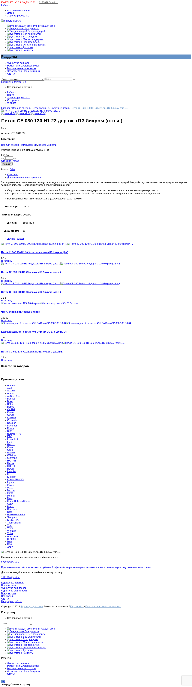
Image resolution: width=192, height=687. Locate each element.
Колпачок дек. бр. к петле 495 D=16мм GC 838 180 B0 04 (34, 331)
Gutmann (12, 458)
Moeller (11, 495)
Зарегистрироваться (18, 15)
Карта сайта (77, 606)
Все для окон (31, 28)
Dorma (10, 428)
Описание (12, 174)
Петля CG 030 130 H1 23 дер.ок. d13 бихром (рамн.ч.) (32, 351)
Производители (31, 42)
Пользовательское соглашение (103, 606)
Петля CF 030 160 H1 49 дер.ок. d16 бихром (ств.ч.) (31, 272)
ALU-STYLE (14, 396)
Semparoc (12, 517)
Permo (10, 506)
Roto (9, 512)
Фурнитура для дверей (14, 588)
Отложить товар (10, 161)
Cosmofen (12, 420)
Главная (5, 108)
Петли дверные (40, 108)
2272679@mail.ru (48, 2)
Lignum (11, 482)
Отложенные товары (34, 44)
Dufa (9, 431)
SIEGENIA (13, 520)
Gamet (10, 447)
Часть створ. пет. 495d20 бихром (20, 312)
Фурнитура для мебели (14, 590)
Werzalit (11, 530)
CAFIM (11, 409)
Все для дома (30, 36)
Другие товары (15, 238)
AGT (9, 388)
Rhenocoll (12, 509)
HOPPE (11, 466)
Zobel (10, 533)
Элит (10, 547)
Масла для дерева (33, 39)
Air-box (11, 390)
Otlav (12, 169)
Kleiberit (11, 477)
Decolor (11, 423)
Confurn (11, 417)
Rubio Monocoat (16, 514)
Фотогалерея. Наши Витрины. (23, 71)
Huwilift (11, 468)
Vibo (9, 525)
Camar (10, 412)
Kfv (9, 474)
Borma (10, 406)
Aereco (11, 385)
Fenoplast (12, 439)
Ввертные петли (60, 108)
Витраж (11, 539)
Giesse (11, 452)
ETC (9, 436)
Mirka (10, 493)
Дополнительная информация (24, 177)
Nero (9, 498)
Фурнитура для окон (43, 26)
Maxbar (11, 490)
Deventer (12, 425)
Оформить (13, 100)
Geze (10, 450)
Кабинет (5, 5)
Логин (10, 13)
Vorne (10, 528)
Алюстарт (12, 536)
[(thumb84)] (30, 110)
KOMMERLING (15, 479)
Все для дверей (36, 31)
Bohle (10, 404)
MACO (10, 485)
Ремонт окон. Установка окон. (23, 65)
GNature (11, 455)
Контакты (27, 50)
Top (3, 681)
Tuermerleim (14, 522)
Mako (10, 487)
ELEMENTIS (14, 433)
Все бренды (8, 596)
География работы (11, 601)
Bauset (11, 398)
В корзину (6, 164)
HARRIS (11, 460)
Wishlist (11, 103)
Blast (10, 401)
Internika (11, 471)
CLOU (10, 415)
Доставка (27, 47)
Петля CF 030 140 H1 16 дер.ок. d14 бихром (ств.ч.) (31, 292)
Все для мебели (31, 34)
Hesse (10, 463)
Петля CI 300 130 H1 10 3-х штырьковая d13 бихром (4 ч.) (34, 252)
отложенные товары (18, 10)
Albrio (10, 393)
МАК (9, 541)
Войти (10, 95)
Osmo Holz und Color (18, 501)
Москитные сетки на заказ (21, 68)
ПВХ (9, 544)
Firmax (11, 444)
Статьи (11, 73)
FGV (9, 442)
